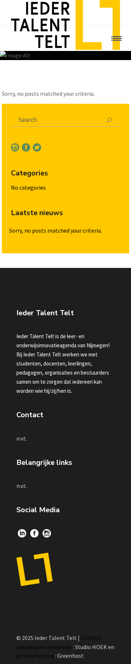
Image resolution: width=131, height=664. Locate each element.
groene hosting (35, 655)
